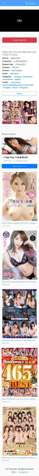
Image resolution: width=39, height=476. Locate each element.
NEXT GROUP (15, 74)
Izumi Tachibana (16, 82)
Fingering (17, 79)
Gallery (19, 93)
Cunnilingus (17, 77)
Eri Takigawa (6, 88)
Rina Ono (15, 88)
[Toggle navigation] (5, 3)
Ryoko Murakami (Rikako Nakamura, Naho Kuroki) (18, 85)
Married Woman (8, 79)
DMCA (14, 472)
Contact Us (23, 472)
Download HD (20, 40)
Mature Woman (27, 77)
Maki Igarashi (24, 88)
